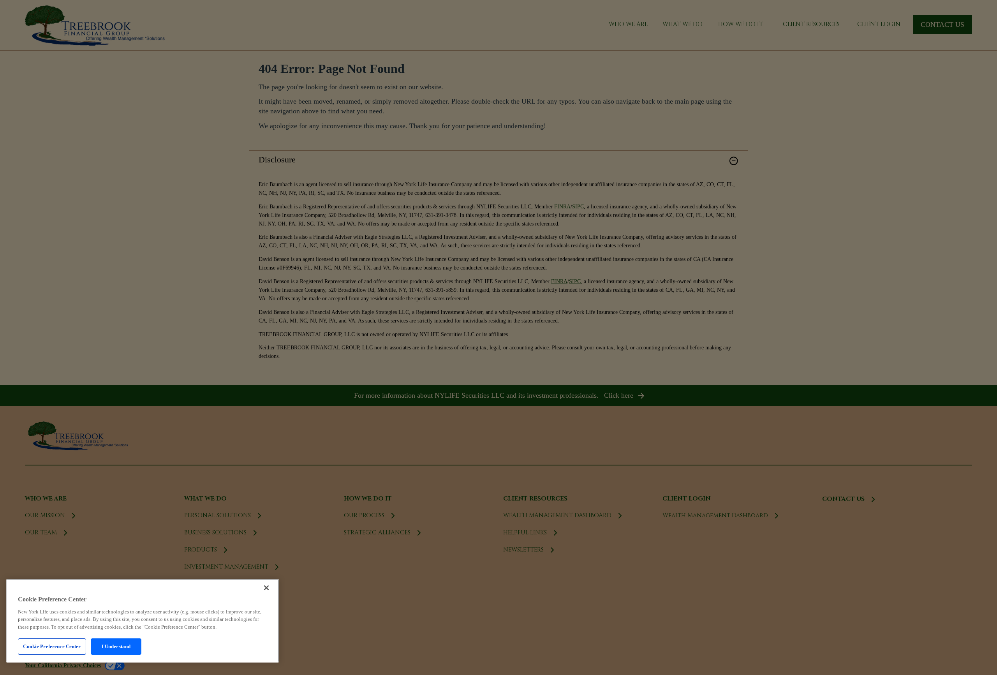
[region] (142, 621)
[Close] (266, 587)
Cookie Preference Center (52, 646)
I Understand (116, 646)
